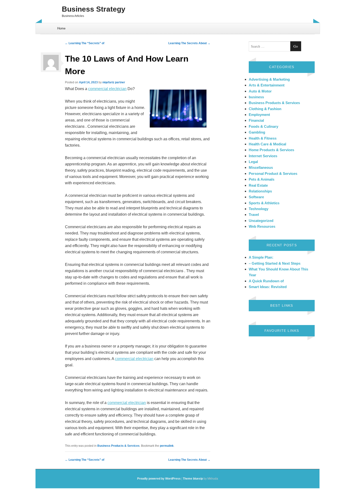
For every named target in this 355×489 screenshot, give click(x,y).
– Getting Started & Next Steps (274, 263)
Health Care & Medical (267, 144)
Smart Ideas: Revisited (268, 287)
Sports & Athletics (264, 203)
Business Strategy (93, 9)
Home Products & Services (271, 150)
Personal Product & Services (273, 173)
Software (256, 197)
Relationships (260, 191)
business (256, 97)
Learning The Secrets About (189, 43)
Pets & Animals (261, 179)
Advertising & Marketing (269, 79)
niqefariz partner (113, 82)
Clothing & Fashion (265, 109)
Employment (259, 115)
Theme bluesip (193, 478)
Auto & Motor (260, 91)
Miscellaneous (261, 167)
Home (61, 28)
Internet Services (263, 156)
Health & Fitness (263, 138)
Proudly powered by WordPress (159, 478)
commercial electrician (107, 89)
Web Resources (262, 226)
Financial (256, 120)
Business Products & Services (118, 445)
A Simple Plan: (261, 257)
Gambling (257, 132)
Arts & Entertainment (266, 85)
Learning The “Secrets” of (84, 43)
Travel (254, 215)
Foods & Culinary (263, 126)
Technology (258, 209)
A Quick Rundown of (266, 281)
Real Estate (258, 185)
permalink (167, 445)
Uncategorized (261, 221)
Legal (253, 162)
